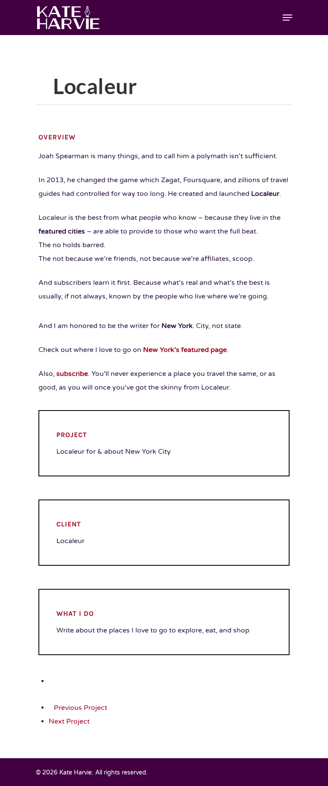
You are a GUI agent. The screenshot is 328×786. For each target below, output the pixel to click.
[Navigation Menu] (287, 17)
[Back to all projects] (52, 681)
